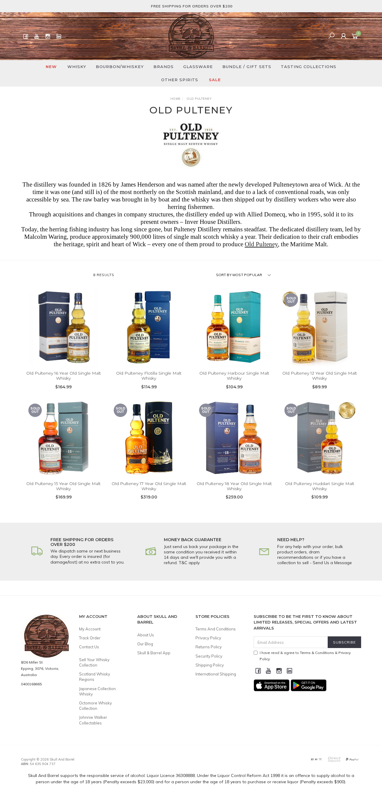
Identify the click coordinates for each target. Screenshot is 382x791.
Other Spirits (179, 79)
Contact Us (89, 646)
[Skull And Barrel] (191, 36)
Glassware (198, 66)
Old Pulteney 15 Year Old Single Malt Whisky (63, 486)
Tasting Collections (308, 66)
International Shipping (215, 674)
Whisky (76, 66)
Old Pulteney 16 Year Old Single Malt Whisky (63, 375)
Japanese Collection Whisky (97, 691)
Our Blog (145, 643)
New (51, 66)
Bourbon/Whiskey (120, 66)
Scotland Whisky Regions (94, 677)
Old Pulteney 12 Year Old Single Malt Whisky (319, 375)
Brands (163, 66)
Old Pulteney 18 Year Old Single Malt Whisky (234, 486)
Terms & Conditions (317, 652)
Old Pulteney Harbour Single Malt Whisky (234, 375)
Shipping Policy (209, 665)
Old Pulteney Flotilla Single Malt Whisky (148, 375)
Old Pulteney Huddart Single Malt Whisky (319, 486)
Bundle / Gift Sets (246, 66)
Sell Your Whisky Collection (94, 662)
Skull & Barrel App (153, 652)
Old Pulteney (261, 244)
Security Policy (208, 656)
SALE (215, 79)
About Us (145, 635)
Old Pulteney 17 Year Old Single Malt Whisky (149, 486)
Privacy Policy (208, 637)
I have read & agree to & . (305, 655)
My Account (90, 629)
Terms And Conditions (215, 629)
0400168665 (31, 684)
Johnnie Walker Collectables (93, 720)
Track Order (90, 637)
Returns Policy (208, 646)
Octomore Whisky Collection (95, 706)
